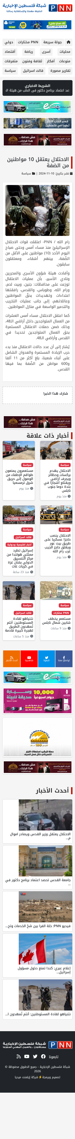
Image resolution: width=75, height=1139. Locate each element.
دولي (9, 42)
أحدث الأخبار (52, 790)
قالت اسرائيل (33, 70)
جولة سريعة (52, 42)
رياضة (28, 51)
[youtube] (26, 1056)
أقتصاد (10, 51)
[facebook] (43, 1056)
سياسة (10, 70)
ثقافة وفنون (32, 61)
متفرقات (11, 61)
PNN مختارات (28, 42)
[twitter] (34, 1056)
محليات (65, 51)
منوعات (64, 61)
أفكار (51, 61)
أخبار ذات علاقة (47, 435)
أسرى (46, 51)
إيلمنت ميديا (22, 1077)
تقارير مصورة (60, 70)
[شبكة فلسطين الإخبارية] (37, 7)
